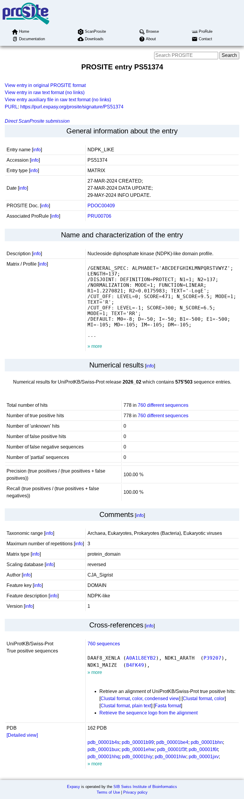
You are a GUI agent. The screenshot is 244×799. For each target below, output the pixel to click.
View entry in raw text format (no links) (45, 92)
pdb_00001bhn (207, 742)
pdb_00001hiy (137, 756)
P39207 (212, 658)
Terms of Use (108, 792)
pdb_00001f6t (203, 749)
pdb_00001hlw (170, 756)
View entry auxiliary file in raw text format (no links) (58, 99)
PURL (11, 106)
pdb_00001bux (103, 749)
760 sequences (103, 643)
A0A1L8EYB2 (141, 658)
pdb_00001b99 (138, 742)
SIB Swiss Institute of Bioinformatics (145, 786)
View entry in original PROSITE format (45, 85)
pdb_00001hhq (103, 756)
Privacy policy (135, 792)
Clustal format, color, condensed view (140, 698)
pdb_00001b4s (103, 742)
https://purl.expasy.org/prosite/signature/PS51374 (71, 106)
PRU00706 (99, 216)
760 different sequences (163, 405)
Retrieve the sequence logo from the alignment (148, 712)
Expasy (73, 786)
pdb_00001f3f (171, 749)
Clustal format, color (204, 698)
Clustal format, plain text (126, 705)
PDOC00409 (101, 205)
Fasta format (168, 705)
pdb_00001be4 (172, 742)
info (37, 149)
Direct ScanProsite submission (37, 121)
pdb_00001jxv (204, 756)
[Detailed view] (22, 735)
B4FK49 (135, 665)
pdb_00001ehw (138, 749)
